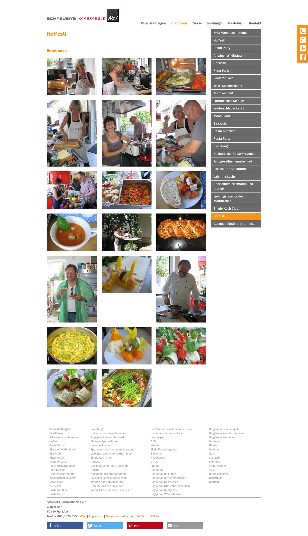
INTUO (154, 461)
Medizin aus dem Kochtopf (107, 482)
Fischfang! (97, 429)
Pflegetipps (158, 457)
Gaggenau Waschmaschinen (227, 433)
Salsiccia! (55, 453)
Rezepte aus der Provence (107, 486)
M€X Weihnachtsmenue (64, 437)
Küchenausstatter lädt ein (167, 433)
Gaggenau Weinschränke (166, 494)
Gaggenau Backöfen (163, 474)
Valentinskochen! (101, 445)
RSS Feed (155, 516)
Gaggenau (157, 469)
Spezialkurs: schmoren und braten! (112, 449)
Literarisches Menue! (62, 474)
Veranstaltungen (59, 429)
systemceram (217, 465)
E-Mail (82, 516)
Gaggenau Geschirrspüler (224, 429)
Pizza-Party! (56, 457)
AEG (153, 441)
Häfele (213, 445)
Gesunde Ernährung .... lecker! (109, 465)
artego (155, 445)
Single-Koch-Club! (102, 457)
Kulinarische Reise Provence (108, 433)
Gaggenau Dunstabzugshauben (170, 486)
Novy (212, 453)
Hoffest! (54, 441)
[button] (65, 525)
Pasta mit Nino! (59, 490)
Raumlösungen (218, 474)
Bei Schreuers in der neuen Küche (172, 429)
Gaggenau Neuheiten (222, 437)
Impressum (96, 516)
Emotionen (56, 433)
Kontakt (214, 482)
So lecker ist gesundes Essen (109, 478)
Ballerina (156, 453)
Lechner (214, 449)
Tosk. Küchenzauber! (62, 465)
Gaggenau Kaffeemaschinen (168, 478)
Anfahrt (141, 516)
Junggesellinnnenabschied (107, 437)
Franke (155, 465)
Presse (95, 469)
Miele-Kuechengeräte (164, 449)
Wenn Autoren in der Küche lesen (111, 490)
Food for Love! (58, 461)
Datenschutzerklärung (119, 516)
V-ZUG (212, 469)
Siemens (214, 461)
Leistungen (157, 437)
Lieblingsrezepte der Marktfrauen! (112, 453)
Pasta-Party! (57, 445)
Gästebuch (215, 478)
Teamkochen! (57, 469)
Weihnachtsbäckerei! (62, 478)
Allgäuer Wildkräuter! (62, 449)
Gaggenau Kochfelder (164, 482)
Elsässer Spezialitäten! (105, 441)
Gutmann (215, 441)
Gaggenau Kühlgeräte (164, 490)
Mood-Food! (56, 482)
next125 (214, 457)
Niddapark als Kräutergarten (108, 474)
